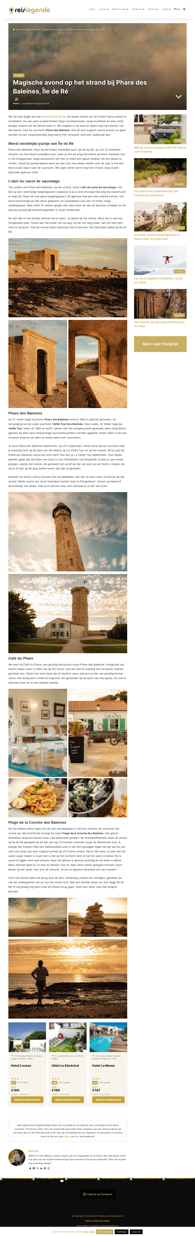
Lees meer (89, 1231)
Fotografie (137, 9)
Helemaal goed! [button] (105, 1232)
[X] (37, 1168)
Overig (165, 9)
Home (92, 9)
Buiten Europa (119, 9)
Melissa (16, 103)
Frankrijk (36, 29)
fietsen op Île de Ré (54, 116)
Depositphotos (112, 1225)
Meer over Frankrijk (160, 344)
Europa (102, 9)
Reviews (152, 9)
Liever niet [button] (136, 1232)
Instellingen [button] (122, 1232)
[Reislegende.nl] (29, 9)
